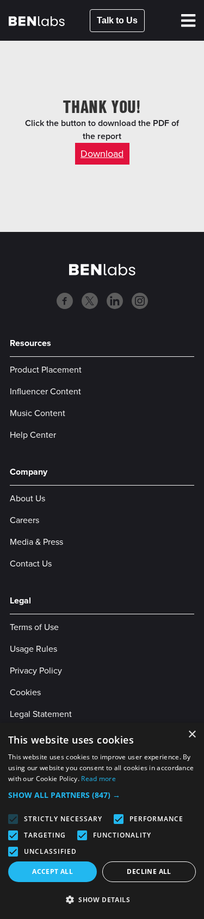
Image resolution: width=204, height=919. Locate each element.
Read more (98, 778)
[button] (102, 795)
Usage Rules (33, 649)
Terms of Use (34, 627)
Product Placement (46, 369)
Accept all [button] (52, 871)
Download (102, 154)
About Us (27, 498)
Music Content (37, 413)
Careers (24, 520)
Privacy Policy (36, 670)
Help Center (33, 435)
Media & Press (36, 542)
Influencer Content (45, 391)
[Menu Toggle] (188, 20)
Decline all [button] (149, 871)
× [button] (192, 735)
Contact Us (31, 563)
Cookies (25, 692)
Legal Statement (41, 714)
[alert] (102, 821)
